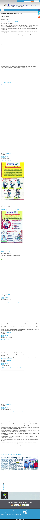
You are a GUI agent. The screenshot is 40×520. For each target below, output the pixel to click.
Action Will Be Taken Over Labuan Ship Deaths (13, 21)
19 (3, 485)
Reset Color (5, 495)
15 (3, 481)
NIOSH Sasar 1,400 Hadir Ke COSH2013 (11, 368)
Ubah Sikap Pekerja (6, 82)
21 (3, 487)
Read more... (3, 157)
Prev (3, 477)
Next (3, 488)
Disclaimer (26, 502)
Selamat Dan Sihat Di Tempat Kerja (10, 209)
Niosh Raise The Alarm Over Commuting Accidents (14, 412)
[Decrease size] (6, 498)
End (3, 489)
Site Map (31, 502)
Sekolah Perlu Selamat (6, 251)
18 (3, 484)
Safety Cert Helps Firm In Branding (10, 302)
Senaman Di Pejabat (6, 160)
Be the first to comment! (5, 156)
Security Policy (15, 502)
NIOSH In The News (8, 153)
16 (3, 482)
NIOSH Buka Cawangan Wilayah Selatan (11, 454)
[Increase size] (4, 498)
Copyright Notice (21, 502)
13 (3, 479)
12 (3, 478)
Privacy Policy (10, 502)
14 (3, 480)
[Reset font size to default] (5, 498)
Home (2, 14)
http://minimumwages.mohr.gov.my (6, 358)
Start (3, 476)
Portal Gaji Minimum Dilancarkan (9, 340)
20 (3, 486)
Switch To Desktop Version (20, 519)
